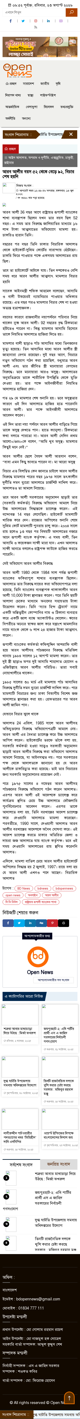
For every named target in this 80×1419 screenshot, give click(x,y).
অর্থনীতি (10, 119)
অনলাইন (33, 895)
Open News (40, 972)
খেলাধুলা (31, 107)
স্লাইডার (9, 163)
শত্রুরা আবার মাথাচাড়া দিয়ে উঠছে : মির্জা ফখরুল (20, 1031)
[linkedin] (48, 21)
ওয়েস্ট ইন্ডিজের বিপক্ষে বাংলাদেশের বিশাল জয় (59, 1135)
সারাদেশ (28, 84)
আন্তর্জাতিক (12, 107)
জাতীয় (45, 84)
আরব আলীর (51, 895)
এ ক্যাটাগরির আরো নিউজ (24, 996)
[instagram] (36, 21)
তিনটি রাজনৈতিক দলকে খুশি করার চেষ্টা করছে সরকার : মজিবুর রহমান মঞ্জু (59, 1087)
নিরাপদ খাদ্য (13, 95)
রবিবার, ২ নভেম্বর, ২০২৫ (18, 1040)
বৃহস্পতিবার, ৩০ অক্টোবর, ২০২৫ (22, 1093)
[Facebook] (8, 923)
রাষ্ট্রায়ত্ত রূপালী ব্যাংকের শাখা (40, 902)
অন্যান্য (26, 119)
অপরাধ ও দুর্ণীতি (38, 158)
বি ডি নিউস (11, 902)
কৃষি (58, 84)
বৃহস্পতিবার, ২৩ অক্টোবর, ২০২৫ (62, 1145)
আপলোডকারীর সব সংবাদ (53, 980)
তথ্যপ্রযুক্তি (66, 107)
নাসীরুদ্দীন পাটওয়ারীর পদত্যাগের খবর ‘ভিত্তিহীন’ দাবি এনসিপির (20, 1137)
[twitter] (23, 21)
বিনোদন (49, 107)
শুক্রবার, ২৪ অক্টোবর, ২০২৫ (60, 1101)
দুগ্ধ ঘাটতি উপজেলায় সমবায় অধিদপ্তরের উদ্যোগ (20, 1083)
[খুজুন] (71, 12)
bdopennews (64, 888)
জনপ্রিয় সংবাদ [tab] (58, 1164)
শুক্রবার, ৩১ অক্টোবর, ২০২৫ (60, 1049)
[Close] (67, 135)
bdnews (43, 888)
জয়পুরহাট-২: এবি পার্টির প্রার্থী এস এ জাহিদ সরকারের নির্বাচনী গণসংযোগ (59, 1035)
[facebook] (11, 21)
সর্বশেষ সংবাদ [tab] (21, 1165)
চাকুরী (69, 158)
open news (13, 895)
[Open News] (17, 70)
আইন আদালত (17, 158)
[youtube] (61, 21)
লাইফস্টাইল (48, 95)
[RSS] (36, 27)
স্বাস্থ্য (30, 95)
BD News (23, 888)
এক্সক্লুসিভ (57, 158)
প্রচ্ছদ (12, 84)
